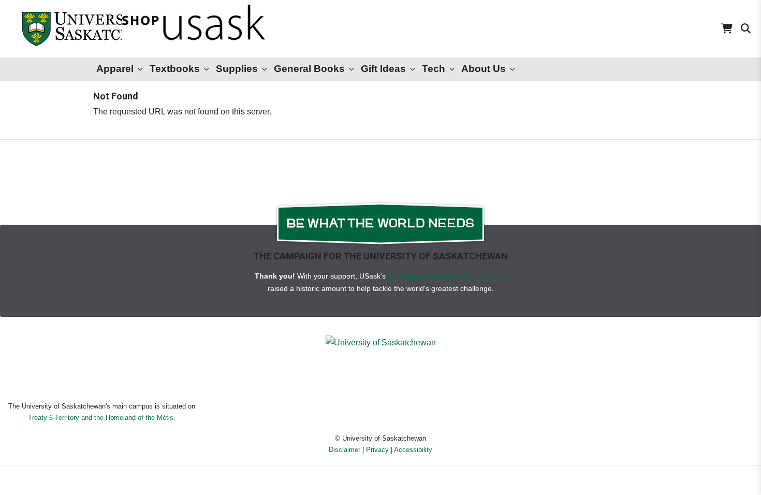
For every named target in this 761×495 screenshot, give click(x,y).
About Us (483, 68)
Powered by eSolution (380, 481)
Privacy (377, 450)
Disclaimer (344, 450)
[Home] (51, 29)
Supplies (237, 68)
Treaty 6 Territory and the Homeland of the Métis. (101, 417)
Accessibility (413, 450)
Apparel (115, 68)
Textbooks (175, 68)
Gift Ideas (383, 68)
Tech (433, 68)
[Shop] (166, 29)
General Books (309, 68)
